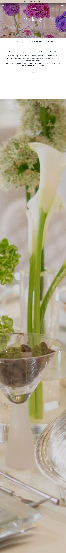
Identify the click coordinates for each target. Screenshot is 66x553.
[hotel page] (33, 5)
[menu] (3, 5)
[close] (42, 2)
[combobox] (9, 5)
